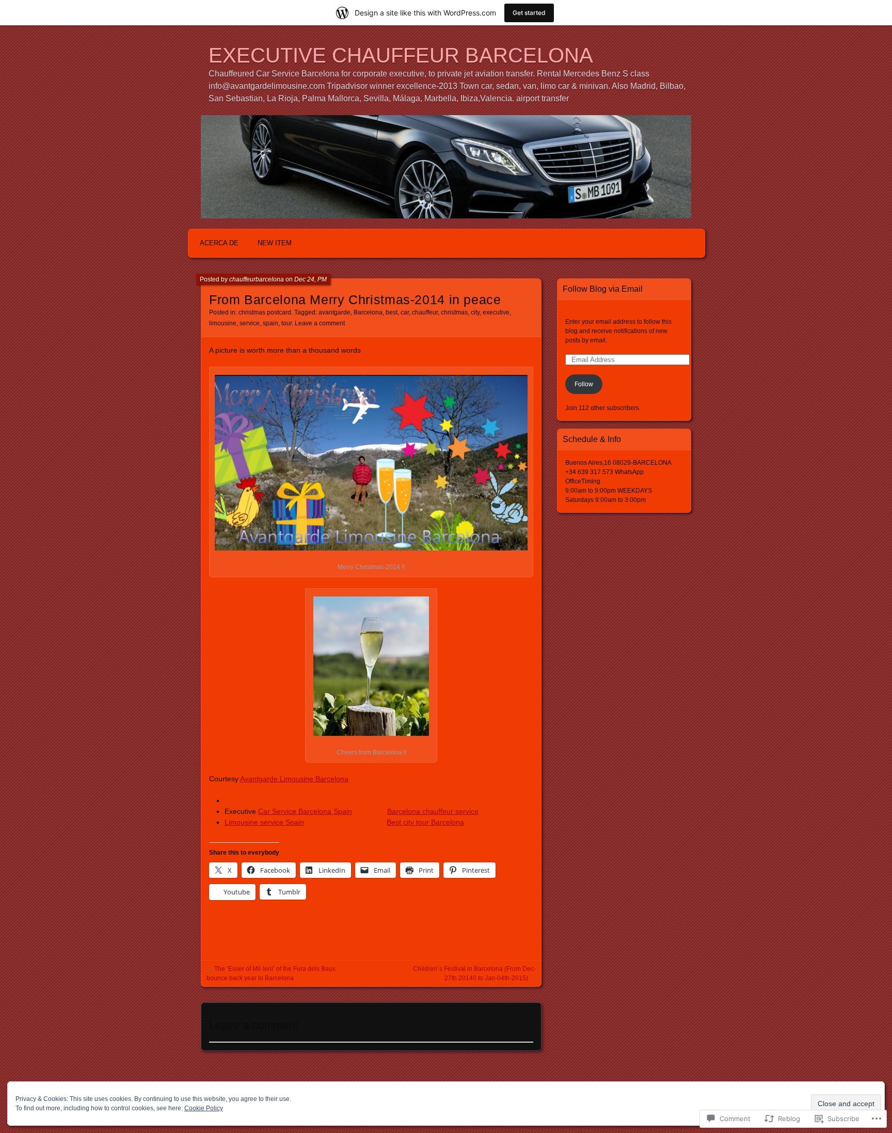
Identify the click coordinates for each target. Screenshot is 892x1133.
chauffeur (425, 312)
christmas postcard (264, 312)
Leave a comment (320, 323)
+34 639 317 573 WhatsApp (604, 472)
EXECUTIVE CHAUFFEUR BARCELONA (401, 55)
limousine (222, 323)
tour (286, 323)
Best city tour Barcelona (425, 822)
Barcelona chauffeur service (433, 811)
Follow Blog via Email (603, 289)
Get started (529, 13)
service (250, 323)
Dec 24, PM (310, 279)
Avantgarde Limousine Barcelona (294, 779)
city (475, 312)
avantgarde (334, 312)
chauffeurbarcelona (256, 279)
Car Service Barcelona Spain (305, 811)
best (391, 312)
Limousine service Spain (264, 822)
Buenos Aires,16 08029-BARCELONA (618, 462)
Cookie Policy (203, 1108)
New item (275, 243)
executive (496, 312)
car (405, 312)
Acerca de (219, 243)
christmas (454, 312)
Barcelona (368, 312)
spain (270, 323)
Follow (584, 384)
